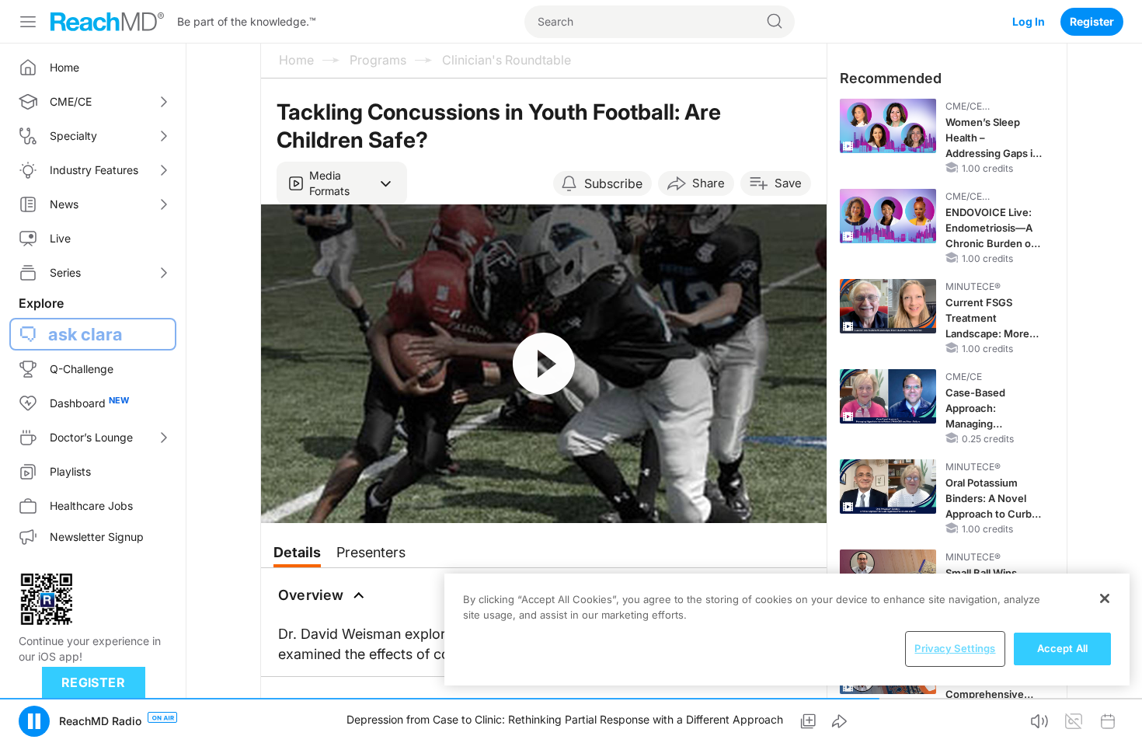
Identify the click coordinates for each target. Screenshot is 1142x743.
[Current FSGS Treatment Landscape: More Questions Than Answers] (888, 306)
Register (1092, 21)
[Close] (1105, 598)
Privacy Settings (954, 648)
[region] (787, 629)
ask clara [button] (85, 334)
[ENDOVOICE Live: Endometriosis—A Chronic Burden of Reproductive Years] (888, 216)
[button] (342, 183)
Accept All (1062, 648)
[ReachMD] (107, 21)
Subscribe (613, 183)
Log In (1028, 21)
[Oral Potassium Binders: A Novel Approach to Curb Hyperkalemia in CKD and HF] (888, 486)
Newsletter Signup (97, 536)
